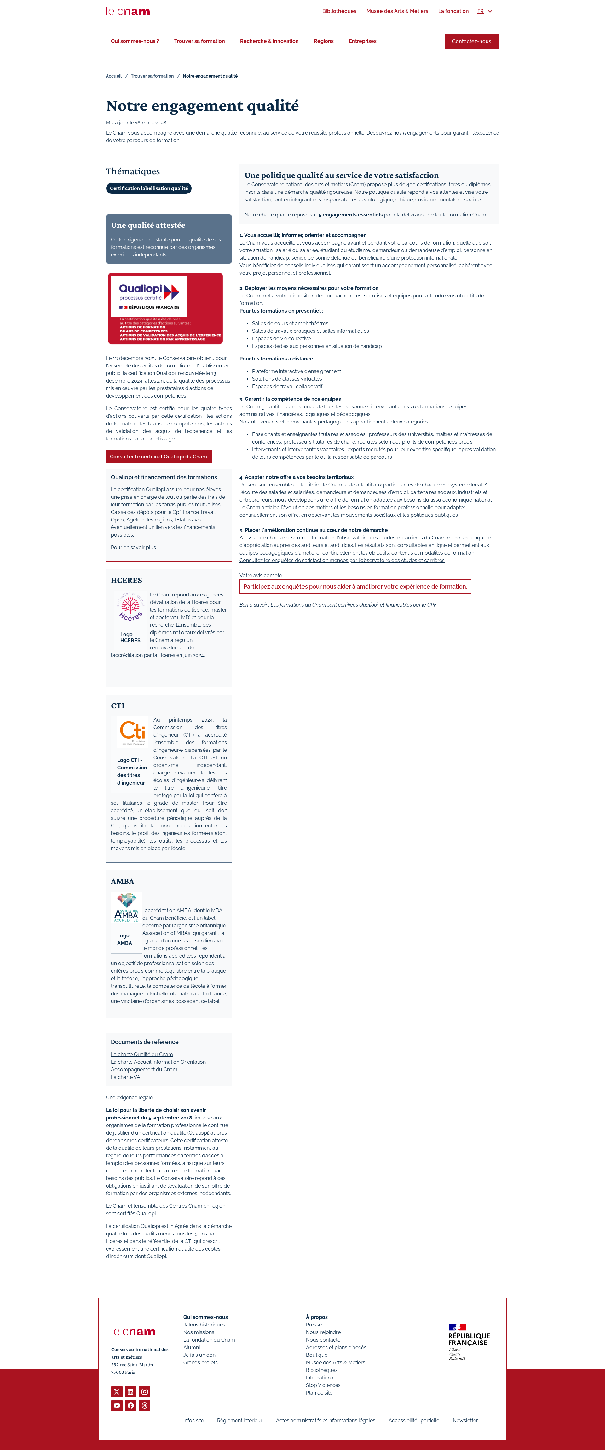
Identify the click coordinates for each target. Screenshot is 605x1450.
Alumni (191, 1347)
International (320, 1378)
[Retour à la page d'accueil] (128, 11)
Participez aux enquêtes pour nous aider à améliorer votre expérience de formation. (355, 586)
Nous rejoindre (323, 1332)
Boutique (316, 1355)
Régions (324, 41)
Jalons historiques (204, 1325)
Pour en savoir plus (133, 547)
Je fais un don (199, 1355)
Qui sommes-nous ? (135, 41)
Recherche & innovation (269, 41)
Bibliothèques (322, 1370)
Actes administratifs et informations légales (325, 1421)
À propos (317, 1317)
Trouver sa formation (199, 41)
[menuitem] (339, 11)
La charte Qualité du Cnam (142, 1054)
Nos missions (198, 1332)
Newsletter (465, 1421)
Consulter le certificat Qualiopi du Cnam (159, 457)
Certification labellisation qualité (149, 188)
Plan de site (319, 1393)
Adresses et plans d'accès (336, 1347)
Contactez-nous (471, 41)
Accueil (114, 75)
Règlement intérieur (239, 1421)
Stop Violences (323, 1385)
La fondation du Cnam (209, 1340)
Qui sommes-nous (205, 1317)
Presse (314, 1325)
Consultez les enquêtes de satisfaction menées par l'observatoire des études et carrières (342, 560)
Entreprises (363, 41)
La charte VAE (127, 1077)
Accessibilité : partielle (414, 1421)
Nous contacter (324, 1340)
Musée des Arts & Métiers (335, 1363)
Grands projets (200, 1363)
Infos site (193, 1421)
